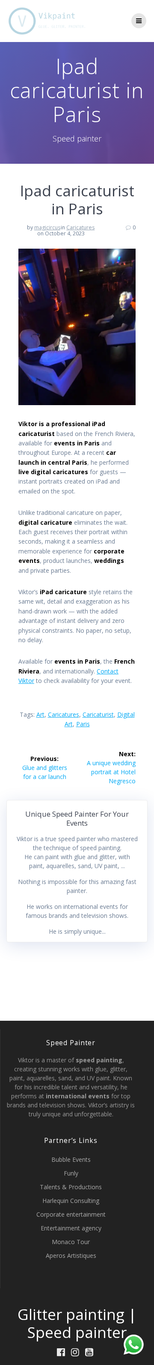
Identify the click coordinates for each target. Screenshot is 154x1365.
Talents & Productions (71, 1187)
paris (83, 724)
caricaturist (98, 714)
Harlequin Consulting (70, 1201)
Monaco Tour (71, 1242)
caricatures (63, 714)
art (40, 714)
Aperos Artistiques (71, 1255)
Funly (71, 1173)
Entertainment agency (71, 1228)
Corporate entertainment (71, 1214)
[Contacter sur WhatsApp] (133, 1344)
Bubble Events (71, 1159)
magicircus (47, 227)
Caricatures (80, 227)
